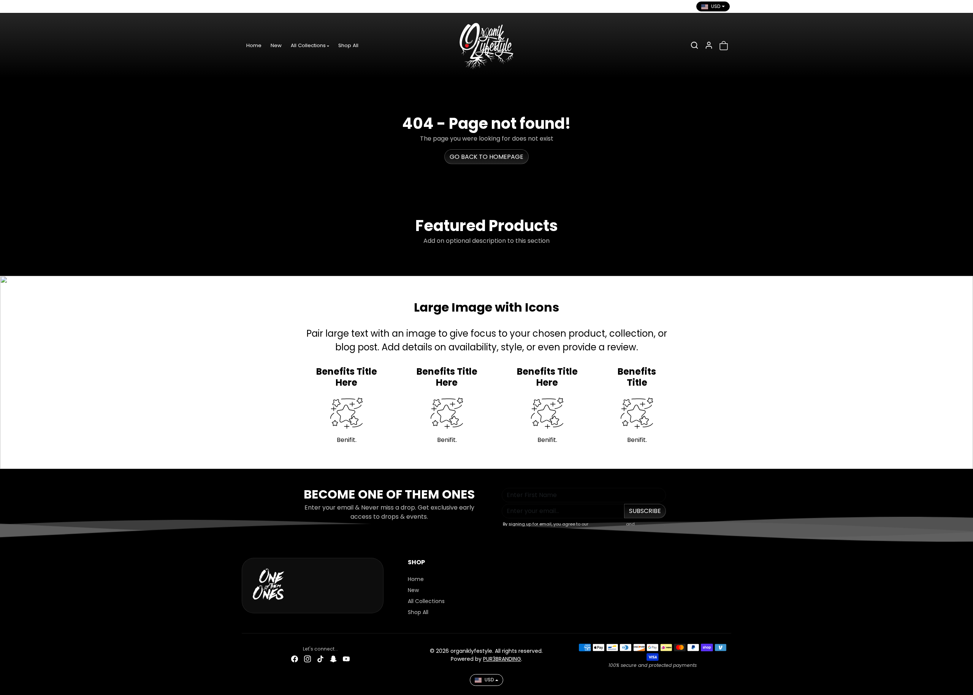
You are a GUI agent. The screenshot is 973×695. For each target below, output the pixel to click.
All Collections (426, 601)
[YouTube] (299, 6)
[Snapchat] (286, 6)
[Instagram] (261, 6)
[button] (694, 45)
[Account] (709, 45)
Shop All (348, 45)
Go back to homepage (486, 156)
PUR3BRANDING (502, 659)
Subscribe (645, 511)
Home (253, 45)
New (276, 45)
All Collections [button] (308, 45)
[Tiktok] (274, 6)
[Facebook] (248, 6)
